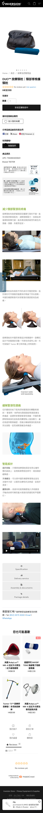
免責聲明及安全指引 (14, 799)
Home (5, 73)
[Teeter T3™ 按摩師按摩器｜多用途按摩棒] (11, 689)
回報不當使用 (33, 802)
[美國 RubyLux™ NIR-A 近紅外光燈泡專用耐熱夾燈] (31, 689)
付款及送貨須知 (30, 799)
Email (28, 615)
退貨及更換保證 (11, 802)
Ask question (31, 87)
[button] (12, 3)
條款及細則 (30, 795)
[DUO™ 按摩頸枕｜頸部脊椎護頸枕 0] (21, 42)
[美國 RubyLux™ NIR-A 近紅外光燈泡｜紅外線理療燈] (11, 647)
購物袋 (30, 738)
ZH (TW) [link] (17, 795)
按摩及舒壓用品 (24, 73)
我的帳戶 (13, 729)
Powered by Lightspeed (21, 806)
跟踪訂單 (30, 729)
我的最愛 (13, 738)
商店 (12, 73)
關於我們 (22, 802)
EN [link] (23, 795)
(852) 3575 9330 (17, 615)
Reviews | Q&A (3, 284)
